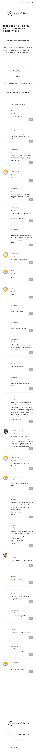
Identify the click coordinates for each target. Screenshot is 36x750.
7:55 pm (13, 612)
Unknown (15, 171)
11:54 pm (13, 648)
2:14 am (13, 191)
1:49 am (13, 174)
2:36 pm (13, 256)
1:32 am (13, 113)
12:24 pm (13, 232)
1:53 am (13, 666)
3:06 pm (13, 274)
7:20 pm (13, 593)
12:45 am (13, 460)
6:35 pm (13, 325)
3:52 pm (13, 341)
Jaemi (13, 271)
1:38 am (13, 152)
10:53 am (13, 210)
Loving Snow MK (18, 430)
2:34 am (13, 629)
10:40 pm (13, 499)
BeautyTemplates (22, 747)
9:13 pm (13, 433)
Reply (31, 119)
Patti (13, 554)
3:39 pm (13, 308)
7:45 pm (13, 399)
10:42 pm (13, 528)
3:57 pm (13, 363)
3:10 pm (13, 291)
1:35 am (13, 130)
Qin (12, 110)
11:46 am (13, 557)
